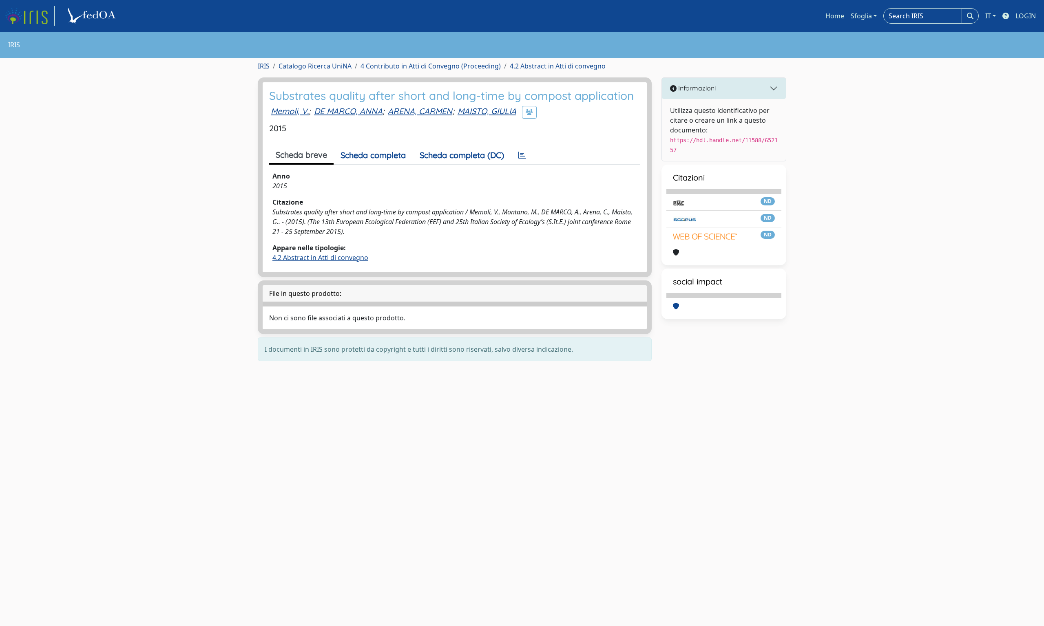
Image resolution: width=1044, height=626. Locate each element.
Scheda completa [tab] (373, 155)
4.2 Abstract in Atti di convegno (558, 66)
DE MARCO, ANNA (348, 111)
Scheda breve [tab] (301, 155)
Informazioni (696, 88)
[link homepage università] (93, 16)
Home (834, 15)
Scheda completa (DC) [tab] (462, 155)
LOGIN (1025, 15)
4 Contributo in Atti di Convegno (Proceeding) (431, 66)
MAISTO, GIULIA (487, 111)
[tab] (522, 155)
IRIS (264, 66)
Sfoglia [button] (861, 15)
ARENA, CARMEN (420, 111)
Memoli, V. (290, 111)
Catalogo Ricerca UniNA (315, 66)
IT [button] (988, 15)
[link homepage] (30, 16)
